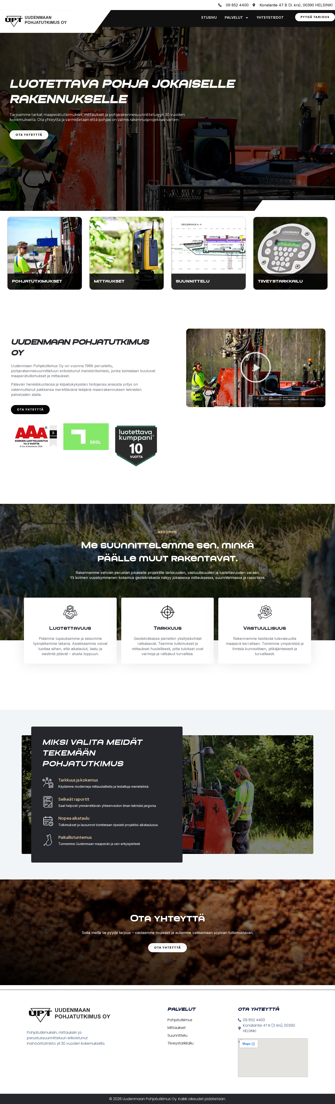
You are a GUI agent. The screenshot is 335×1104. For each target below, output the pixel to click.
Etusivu (209, 17)
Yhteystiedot (270, 17)
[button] (256, 367)
